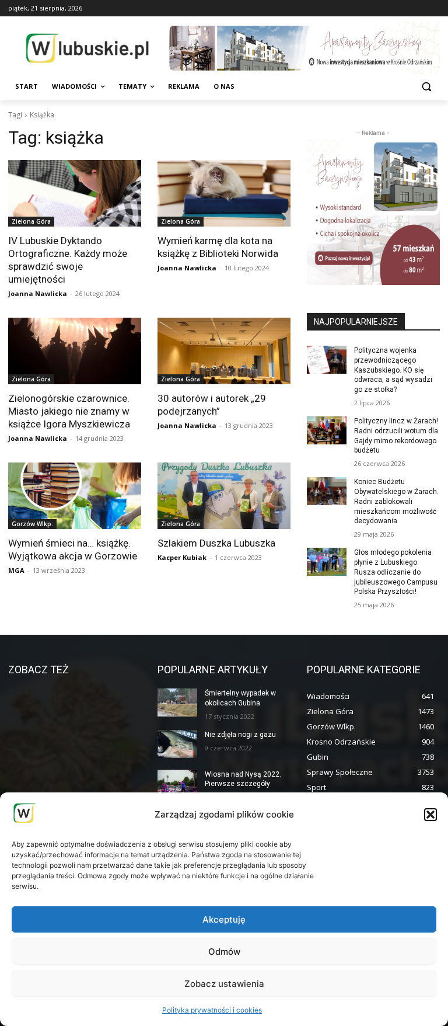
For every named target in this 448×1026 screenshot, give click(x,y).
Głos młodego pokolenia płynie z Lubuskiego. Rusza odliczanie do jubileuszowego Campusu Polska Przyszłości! (396, 572)
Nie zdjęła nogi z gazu (240, 735)
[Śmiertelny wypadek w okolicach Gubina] (177, 702)
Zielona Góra (31, 221)
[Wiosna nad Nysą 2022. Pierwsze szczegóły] (177, 784)
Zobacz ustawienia (224, 983)
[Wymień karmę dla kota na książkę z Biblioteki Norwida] (224, 193)
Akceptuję (224, 919)
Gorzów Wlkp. (32, 524)
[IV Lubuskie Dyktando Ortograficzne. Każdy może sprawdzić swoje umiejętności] (74, 193)
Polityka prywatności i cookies (212, 1010)
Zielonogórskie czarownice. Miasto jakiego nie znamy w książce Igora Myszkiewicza (69, 411)
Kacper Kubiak (182, 557)
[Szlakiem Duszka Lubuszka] (224, 495)
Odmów (224, 951)
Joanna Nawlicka (37, 293)
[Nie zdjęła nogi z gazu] (177, 744)
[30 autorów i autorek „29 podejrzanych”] (224, 351)
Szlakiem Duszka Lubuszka (216, 543)
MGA (16, 570)
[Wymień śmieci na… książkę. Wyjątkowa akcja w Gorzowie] (74, 495)
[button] (430, 814)
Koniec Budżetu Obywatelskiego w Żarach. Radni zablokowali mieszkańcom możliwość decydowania (396, 501)
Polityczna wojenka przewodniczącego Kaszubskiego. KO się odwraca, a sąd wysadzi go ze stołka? (393, 370)
